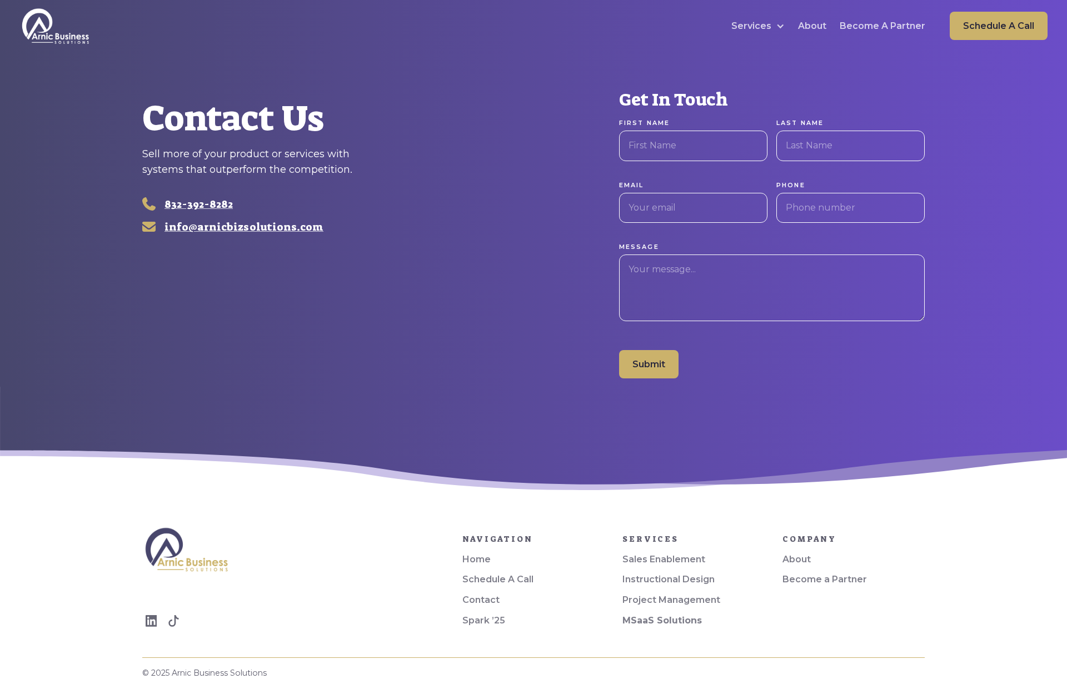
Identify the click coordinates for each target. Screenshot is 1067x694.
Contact (481, 600)
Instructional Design (668, 579)
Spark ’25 (483, 620)
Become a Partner (824, 579)
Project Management (671, 600)
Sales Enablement (663, 559)
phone (790, 185)
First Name (644, 123)
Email (631, 185)
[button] (758, 26)
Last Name (800, 123)
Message (639, 247)
